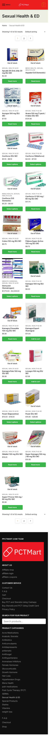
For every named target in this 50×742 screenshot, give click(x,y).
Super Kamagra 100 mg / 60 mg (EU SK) (35, 455)
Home (4, 25)
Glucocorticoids (9, 668)
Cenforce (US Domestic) (8, 199)
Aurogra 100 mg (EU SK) (11, 114)
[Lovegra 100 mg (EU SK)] (35, 355)
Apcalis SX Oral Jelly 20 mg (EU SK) (12, 72)
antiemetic (7, 650)
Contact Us (7, 588)
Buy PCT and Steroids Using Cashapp (19, 602)
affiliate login (7, 573)
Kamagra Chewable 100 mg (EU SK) (10, 329)
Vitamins (6, 708)
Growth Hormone (9, 281)
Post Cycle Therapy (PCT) (14, 690)
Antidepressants (9, 647)
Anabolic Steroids (10, 636)
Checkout (6, 598)
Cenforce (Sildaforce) (34, 156)
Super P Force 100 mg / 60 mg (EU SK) (12, 498)
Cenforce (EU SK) (10, 156)
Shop (4, 726)
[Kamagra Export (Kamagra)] (35, 313)
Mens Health (30, 68)
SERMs (5, 694)
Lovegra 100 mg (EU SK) (34, 372)
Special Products (10, 701)
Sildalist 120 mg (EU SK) (12, 454)
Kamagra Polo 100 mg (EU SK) (11, 372)
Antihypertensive (10, 658)
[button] (43, 5)
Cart (4, 595)
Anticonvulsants (9, 643)
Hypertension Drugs (11, 679)
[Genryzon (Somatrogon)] (12, 268)
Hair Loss (6, 676)
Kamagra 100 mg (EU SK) (34, 285)
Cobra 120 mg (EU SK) (11, 241)
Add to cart (35, 339)
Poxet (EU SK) (31, 414)
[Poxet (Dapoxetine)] (12, 398)
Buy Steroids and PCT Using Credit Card (20, 605)
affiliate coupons (9, 577)
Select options (12, 164)
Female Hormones (10, 665)
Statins (5, 704)
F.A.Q (4, 591)
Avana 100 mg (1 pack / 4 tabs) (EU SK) (35, 114)
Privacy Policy (8, 609)
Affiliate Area (8, 570)
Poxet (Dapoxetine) (10, 414)
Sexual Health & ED (10, 68)
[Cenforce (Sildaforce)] (35, 140)
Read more (12, 81)
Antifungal (6, 654)
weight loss (7, 712)
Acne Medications (10, 633)
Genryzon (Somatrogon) (8, 287)
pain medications (10, 686)
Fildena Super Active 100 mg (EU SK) (34, 242)
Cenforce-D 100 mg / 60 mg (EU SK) (34, 197)
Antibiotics (7, 640)
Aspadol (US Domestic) (35, 73)
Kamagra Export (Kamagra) (32, 329)
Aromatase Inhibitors (11, 661)
